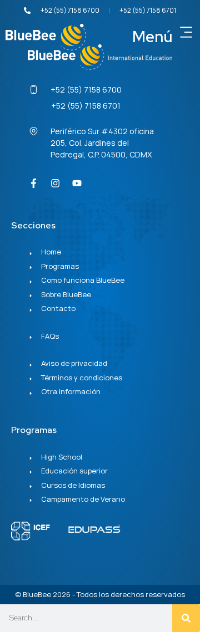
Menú (152, 36)
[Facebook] (33, 183)
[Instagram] (55, 183)
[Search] (186, 618)
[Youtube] (76, 183)
